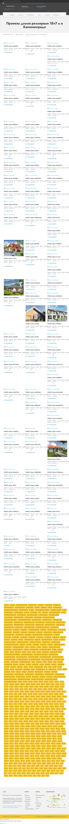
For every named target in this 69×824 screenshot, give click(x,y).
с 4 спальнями (23, 637)
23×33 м (33, 738)
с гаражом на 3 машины (35, 642)
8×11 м (41, 768)
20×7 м (17, 728)
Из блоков (27, 797)
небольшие (47, 664)
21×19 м (16, 731)
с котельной (22, 644)
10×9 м (52, 684)
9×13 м (28, 773)
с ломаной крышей (43, 615)
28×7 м (16, 753)
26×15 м (59, 746)
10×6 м (38, 684)
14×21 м (22, 701)
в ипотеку (6, 652)
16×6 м (27, 711)
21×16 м (63, 728)
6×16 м (15, 763)
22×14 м (12, 733)
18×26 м (43, 719)
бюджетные (60, 649)
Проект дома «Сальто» (54, 85)
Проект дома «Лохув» (32, 204)
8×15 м (59, 768)
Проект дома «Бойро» (54, 350)
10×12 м (30, 681)
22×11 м (58, 731)
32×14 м (58, 756)
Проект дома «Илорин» (33, 511)
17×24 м (57, 714)
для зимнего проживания (56, 652)
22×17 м (28, 733)
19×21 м (12, 723)
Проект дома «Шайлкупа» (55, 405)
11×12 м (6, 686)
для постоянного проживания (40, 654)
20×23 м (55, 726)
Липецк (16, 807)
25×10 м (21, 743)
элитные (33, 669)
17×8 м (11, 716)
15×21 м (17, 706)
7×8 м (28, 768)
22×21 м (38, 733)
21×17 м (6, 731)
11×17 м (31, 686)
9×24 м (20, 775)
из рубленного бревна (55, 610)
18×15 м (46, 716)
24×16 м (22, 741)
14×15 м (51, 699)
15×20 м (12, 706)
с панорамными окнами (18, 647)
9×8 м (43, 775)
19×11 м (21, 721)
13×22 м (27, 696)
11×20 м (47, 686)
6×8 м (61, 763)
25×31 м (28, 746)
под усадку (13, 667)
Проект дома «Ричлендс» (33, 392)
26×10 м (38, 746)
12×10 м (40, 689)
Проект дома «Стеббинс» (55, 72)
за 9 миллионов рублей (34, 659)
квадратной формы (59, 674)
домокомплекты (14, 662)
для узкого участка (20, 677)
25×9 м (33, 746)
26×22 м (22, 748)
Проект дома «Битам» (54, 191)
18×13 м (36, 716)
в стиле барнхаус (54, 627)
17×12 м (56, 711)
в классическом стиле (50, 625)
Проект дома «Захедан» (33, 552)
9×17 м (47, 773)
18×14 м (41, 716)
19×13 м (31, 721)
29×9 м (53, 753)
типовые (54, 667)
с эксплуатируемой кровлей (24, 620)
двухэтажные (47, 672)
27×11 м (53, 748)
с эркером (26, 649)
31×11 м (32, 756)
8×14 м (55, 768)
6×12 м (58, 761)
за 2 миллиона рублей (9, 657)
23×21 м (6, 738)
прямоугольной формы (9, 677)
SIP (36, 799)
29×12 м (27, 753)
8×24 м (34, 771)
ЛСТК (39, 612)
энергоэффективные (40, 669)
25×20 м (6, 746)
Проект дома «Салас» (54, 431)
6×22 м (44, 763)
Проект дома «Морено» (54, 46)
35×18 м (59, 758)
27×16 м (11, 751)
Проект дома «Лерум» (10, 151)
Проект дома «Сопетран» (11, 392)
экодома (12, 669)
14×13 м (40, 699)
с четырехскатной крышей (10, 615)
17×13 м (61, 711)
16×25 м (12, 711)
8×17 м (6, 771)
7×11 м (14, 766)
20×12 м (58, 723)
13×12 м (35, 694)
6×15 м (10, 763)
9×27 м (30, 775)
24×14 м (12, 741)
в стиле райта (16, 632)
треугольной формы (8, 674)
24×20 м (44, 741)
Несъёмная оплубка (38, 805)
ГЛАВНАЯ (12, 15)
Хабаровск (10, 806)
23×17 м (43, 736)
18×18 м (61, 716)
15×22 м (22, 706)
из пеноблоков (57, 605)
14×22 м (27, 701)
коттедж (13, 672)
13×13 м (40, 694)
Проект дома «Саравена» (55, 59)
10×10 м (20, 681)
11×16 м (26, 686)
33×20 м (22, 758)
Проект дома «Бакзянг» (33, 85)
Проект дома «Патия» (32, 324)
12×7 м (10, 694)
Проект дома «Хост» (53, 511)
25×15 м (48, 743)
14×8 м (10, 704)
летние (54, 662)
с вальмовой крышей (18, 617)
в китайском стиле (39, 625)
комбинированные (8, 612)
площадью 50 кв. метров (59, 677)
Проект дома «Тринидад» (55, 472)
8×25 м (39, 771)
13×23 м (32, 696)
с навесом (50, 644)
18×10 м (20, 716)
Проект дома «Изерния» (11, 191)
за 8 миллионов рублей (22, 659)
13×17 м (61, 694)
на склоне (28, 677)
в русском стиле (18, 627)
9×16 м (42, 773)
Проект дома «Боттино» (11, 364)
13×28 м (54, 696)
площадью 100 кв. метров (10, 679)
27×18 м (22, 751)
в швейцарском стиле (58, 632)
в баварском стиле (18, 622)
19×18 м (57, 721)
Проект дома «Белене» (32, 244)
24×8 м (11, 743)
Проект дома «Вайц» (32, 431)
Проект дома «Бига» (32, 257)
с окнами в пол (7, 647)
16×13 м (11, 709)
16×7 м (32, 711)
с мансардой (36, 644)
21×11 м (37, 728)
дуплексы (24, 672)
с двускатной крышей (54, 615)
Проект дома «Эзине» (10, 498)
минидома (15, 664)
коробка (44, 662)
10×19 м (6, 684)
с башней (21, 639)
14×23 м (32, 701)
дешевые (39, 652)
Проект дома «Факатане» (55, 392)
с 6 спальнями (39, 637)
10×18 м (62, 681)
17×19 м (31, 714)
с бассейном (14, 639)
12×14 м (61, 689)
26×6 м (38, 748)
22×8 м (59, 733)
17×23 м (52, 714)
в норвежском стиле (9, 627)
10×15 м (46, 681)
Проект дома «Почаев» (54, 151)
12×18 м (22, 691)
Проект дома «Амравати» (33, 178)
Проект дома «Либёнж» (54, 377)
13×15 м (51, 694)
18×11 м (25, 716)
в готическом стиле (60, 622)
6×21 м (39, 763)
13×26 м (48, 696)
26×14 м (54, 746)
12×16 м (11, 691)
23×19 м (54, 736)
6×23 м (48, 763)
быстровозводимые (18, 612)
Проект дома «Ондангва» (12, 567)
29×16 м (38, 753)
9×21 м (6, 775)
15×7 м (42, 706)
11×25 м (11, 689)
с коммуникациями (55, 642)
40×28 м (38, 761)
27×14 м (64, 748)
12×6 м (6, 694)
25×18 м (64, 743)
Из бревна (27, 805)
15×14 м (41, 704)
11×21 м (52, 686)
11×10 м (57, 684)
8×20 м (20, 771)
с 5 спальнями (31, 637)
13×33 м (59, 696)
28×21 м (6, 753)
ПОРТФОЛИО (30, 15)
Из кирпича (27, 799)
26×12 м (49, 746)
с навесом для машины (59, 644)
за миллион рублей (53, 654)
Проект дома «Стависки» (55, 552)
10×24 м (33, 684)
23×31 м (28, 738)
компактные (38, 662)
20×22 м (50, 726)
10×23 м (28, 684)
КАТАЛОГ (20, 15)
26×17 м (6, 748)
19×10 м (15, 721)
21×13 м (47, 728)
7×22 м (6, 768)
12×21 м (37, 691)
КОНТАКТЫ (56, 15)
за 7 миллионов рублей (9, 659)
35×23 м (6, 761)
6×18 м (24, 763)
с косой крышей (37, 617)
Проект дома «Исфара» (54, 580)
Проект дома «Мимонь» (54, 539)
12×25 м (59, 691)
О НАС (39, 15)
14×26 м (48, 701)
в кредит (12, 652)
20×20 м (39, 726)
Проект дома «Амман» (32, 296)
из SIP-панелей (33, 612)
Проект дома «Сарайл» (11, 217)
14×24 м (38, 701)
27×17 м (16, 751)
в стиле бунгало (8, 629)
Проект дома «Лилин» (54, 124)
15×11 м (25, 704)
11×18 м (36, 686)
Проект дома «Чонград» (33, 137)
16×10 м (57, 706)
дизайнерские (45, 652)
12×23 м (48, 691)
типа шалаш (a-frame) (59, 659)
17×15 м (11, 714)
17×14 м (6, 714)
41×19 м (43, 761)
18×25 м (38, 719)
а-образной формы (49, 674)
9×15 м (37, 773)
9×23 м (15, 775)
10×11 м (25, 681)
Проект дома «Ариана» (54, 337)
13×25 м (43, 696)
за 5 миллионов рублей (45, 657)
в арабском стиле (8, 622)
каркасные (26, 612)
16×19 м (42, 709)
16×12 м (6, 709)
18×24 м (32, 719)
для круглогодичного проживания (12, 654)
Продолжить (3, 823)
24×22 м (54, 741)
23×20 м (59, 736)
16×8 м (36, 711)
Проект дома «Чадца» (32, 498)
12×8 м (15, 694)
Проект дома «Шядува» (54, 498)
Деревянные (27, 801)
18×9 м (10, 721)
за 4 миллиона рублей (33, 657)
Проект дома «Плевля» (33, 124)
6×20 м (34, 763)
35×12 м (38, 758)
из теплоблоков (29, 607)
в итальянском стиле (29, 625)
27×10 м (48, 748)
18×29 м (53, 719)
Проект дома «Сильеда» (11, 511)
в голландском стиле (50, 622)
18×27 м (48, 719)
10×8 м (47, 684)
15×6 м (37, 706)
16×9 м (41, 711)
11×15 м (21, 686)
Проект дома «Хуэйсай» (54, 296)
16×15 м (22, 709)
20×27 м (12, 728)
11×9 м (35, 689)
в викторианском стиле (29, 622)
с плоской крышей (21, 615)
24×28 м (6, 743)
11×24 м (6, 689)
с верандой (37, 639)
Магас (8, 807)
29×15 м (32, 753)
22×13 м (6, 733)
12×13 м (55, 689)
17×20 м (36, 714)
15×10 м (20, 704)
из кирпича (36, 607)
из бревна (31, 610)
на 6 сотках (42, 677)
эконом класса (18, 669)
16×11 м (62, 706)
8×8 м (5, 773)
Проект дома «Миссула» (33, 444)
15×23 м (27, 706)
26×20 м (17, 748)
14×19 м (11, 701)
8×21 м (24, 771)
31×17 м (37, 756)
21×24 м (38, 731)
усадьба (65, 669)
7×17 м (42, 766)
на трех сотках (35, 677)
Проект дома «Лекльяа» (11, 552)
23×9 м (44, 738)
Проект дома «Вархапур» (33, 46)
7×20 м (56, 766)
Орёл (12, 807)
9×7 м (39, 775)
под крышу (6, 667)
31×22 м (42, 756)
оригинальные (61, 664)
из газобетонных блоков (21, 605)
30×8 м (17, 756)
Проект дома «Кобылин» (55, 178)
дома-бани (6, 662)
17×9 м (15, 716)
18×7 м (62, 719)
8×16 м (64, 768)
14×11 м (30, 699)
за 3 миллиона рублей (21, 657)
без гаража (62, 639)
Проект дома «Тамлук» (11, 337)
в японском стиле (19, 634)
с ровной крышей (29, 617)
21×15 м (58, 728)
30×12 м (6, 756)
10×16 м (51, 681)
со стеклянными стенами (45, 649)
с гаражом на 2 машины (22, 642)
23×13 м (22, 736)
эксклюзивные (27, 669)
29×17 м (43, 753)
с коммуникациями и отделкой (11, 644)
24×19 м (38, 741)
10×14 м (41, 681)
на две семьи (35, 664)
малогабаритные (8, 664)
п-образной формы (19, 674)
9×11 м (19, 773)
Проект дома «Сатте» (54, 257)
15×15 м (46, 704)
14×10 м (25, 699)
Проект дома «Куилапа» (54, 165)
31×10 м (27, 756)
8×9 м (9, 773)
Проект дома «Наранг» (32, 539)
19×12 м (26, 721)
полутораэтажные (39, 672)
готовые (29, 652)
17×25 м (62, 714)
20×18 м (28, 726)
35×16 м (54, 758)
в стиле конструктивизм (34, 629)
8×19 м (15, 771)
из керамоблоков (32, 605)
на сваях (42, 664)
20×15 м (12, 726)
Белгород (5, 806)
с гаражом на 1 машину (9, 642)
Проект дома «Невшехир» (33, 472)
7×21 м (60, 766)
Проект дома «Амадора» (11, 444)
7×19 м (51, 766)
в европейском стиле (18, 625)
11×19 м (41, 686)
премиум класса (52, 669)
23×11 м (12, 736)
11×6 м (21, 689)
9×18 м (52, 773)
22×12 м (63, 731)
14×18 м (6, 701)
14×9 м (15, 704)
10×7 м (43, 684)
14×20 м (17, 701)
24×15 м (17, 741)
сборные (26, 667)
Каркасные (38, 797)
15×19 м (6, 706)
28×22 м (12, 753)
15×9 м (51, 706)
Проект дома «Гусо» (10, 258)
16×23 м (64, 709)
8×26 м (43, 771)
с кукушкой (28, 644)
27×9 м (36, 751)
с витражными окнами (47, 639)
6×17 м (20, 763)
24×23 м (60, 741)
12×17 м (16, 691)
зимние (33, 662)
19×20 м (6, 723)
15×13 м (36, 704)
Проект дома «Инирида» (33, 405)
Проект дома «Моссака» (55, 364)
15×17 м (56, 704)
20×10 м (47, 723)
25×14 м (43, 743)
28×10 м (42, 751)
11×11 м (62, 684)
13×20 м (17, 696)
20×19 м (33, 726)
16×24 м (6, 711)
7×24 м (10, 768)
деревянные (43, 607)
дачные (34, 652)
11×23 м (62, 686)
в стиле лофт (43, 629)
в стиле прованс (8, 632)
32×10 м (48, 756)
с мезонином (43, 644)
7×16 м (37, 766)
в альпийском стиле (46, 620)
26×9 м (43, 748)
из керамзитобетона (8, 607)
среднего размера (38, 667)
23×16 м (38, 736)
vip (46, 669)
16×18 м (37, 709)
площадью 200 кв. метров (37, 679)
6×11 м (53, 761)
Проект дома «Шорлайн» (55, 485)
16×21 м (53, 709)
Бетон (37, 808)
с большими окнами (28, 639)
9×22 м (11, 775)
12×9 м (20, 694)
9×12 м (23, 773)
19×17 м (52, 721)
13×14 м (46, 694)
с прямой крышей (8, 617)
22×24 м (49, 733)
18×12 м (30, 716)
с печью (27, 647)
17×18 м (26, 714)
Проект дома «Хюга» (53, 204)
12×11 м (45, 689)
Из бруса (27, 803)
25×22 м (12, 746)
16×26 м (17, 711)
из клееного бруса (57, 607)
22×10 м (53, 731)
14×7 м (6, 704)
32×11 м (53, 756)
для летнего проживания (26, 654)
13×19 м (11, 696)
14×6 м (64, 701)
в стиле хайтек (28, 634)
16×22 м (58, 709)
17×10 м (46, 711)
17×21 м (41, 714)
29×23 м (48, 753)
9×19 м (56, 773)
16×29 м (22, 711)
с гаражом (55, 639)
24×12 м (60, 738)
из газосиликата (48, 605)
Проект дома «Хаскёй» (11, 178)
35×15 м (49, 758)
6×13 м (62, 761)
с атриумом (62, 637)
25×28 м (23, 746)
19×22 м (17, 723)
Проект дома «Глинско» (11, 539)
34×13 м (33, 758)
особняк (59, 669)
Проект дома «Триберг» (54, 244)
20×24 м (61, 726)
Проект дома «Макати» (54, 567)
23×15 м (33, 736)
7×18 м (46, 766)
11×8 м (30, 689)
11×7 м (26, 689)
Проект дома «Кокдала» (11, 472)
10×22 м (22, 684)
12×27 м (64, 691)
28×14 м (57, 751)
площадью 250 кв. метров (51, 679)
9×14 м (33, 773)
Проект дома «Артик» (32, 337)
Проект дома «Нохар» (32, 165)
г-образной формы (39, 674)
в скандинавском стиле (29, 627)
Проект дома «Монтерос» (12, 165)
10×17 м (56, 681)
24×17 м (28, 741)
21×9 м (48, 731)
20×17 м (22, 726)
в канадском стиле (48, 634)
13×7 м (10, 699)
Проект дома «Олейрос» (11, 594)
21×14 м (52, 728)
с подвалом (32, 647)
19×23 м (22, 723)
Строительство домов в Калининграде (11, 816)
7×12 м (19, 766)
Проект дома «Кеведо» (11, 124)
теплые (49, 667)
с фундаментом (7, 649)
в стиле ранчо (24, 632)
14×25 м (43, 701)
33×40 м (27, 758)
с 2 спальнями (7, 637)
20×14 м (6, 726)
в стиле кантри (24, 629)
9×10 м (14, 773)
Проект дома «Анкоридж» (34, 217)
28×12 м (47, 751)
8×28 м (48, 771)
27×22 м (27, 751)
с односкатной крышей (32, 615)
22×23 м (44, 733)
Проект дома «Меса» (53, 217)
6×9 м (5, 766)
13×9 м (20, 699)
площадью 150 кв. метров (24, 679)
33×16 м (16, 758)
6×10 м (48, 761)
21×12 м (42, 728)
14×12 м (35, 699)
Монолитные (38, 803)
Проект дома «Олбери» (33, 191)
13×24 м (38, 696)
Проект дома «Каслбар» (33, 72)
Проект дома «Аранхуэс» (11, 137)
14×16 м (56, 699)
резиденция (7, 672)
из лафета (64, 610)
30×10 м (59, 753)
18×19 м (6, 719)
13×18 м (6, 696)
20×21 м (44, 726)
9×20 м (61, 773)
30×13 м (12, 756)
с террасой (44, 647)
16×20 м (48, 709)
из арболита (40, 605)
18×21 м (17, 719)
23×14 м (28, 736)
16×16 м (27, 709)
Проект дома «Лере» (10, 485)
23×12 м (17, 736)
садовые (31, 667)
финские (59, 667)
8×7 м (62, 771)
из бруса (50, 607)
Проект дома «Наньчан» (54, 283)
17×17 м (21, 714)
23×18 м (49, 736)
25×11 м (27, 743)
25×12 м (32, 743)
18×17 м (56, 716)
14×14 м (46, 699)
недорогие (53, 664)
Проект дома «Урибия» (54, 270)
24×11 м (54, 738)
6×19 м (29, 763)
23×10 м (6, 736)
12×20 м (32, 691)
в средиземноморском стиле (42, 627)
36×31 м (23, 761)
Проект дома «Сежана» (33, 350)
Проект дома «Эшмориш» (55, 137)
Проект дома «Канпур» (54, 98)
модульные (21, 664)
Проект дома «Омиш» (32, 485)
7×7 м (24, 768)
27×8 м (32, 751)
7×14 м (28, 766)
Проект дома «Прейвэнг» (11, 297)
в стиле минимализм (52, 629)
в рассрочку (18, 652)
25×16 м (53, 743)
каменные (6, 605)
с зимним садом (46, 642)
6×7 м (57, 763)
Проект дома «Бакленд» (11, 350)
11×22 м (57, 686)
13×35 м (64, 696)
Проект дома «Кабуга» (10, 85)
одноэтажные (31, 672)
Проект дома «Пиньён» (54, 111)
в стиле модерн (61, 629)
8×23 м (29, 771)
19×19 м (62, 721)
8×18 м (10, 771)
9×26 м (25, 775)
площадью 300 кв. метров (10, 681)
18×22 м (22, 719)
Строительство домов (8, 34)
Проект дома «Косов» (10, 204)
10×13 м (36, 681)
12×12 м (50, 689)
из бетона (63, 612)
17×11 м (51, 711)
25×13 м (37, 743)
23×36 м (39, 738)
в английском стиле (57, 620)
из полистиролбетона (20, 607)
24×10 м (49, 738)
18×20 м (11, 719)
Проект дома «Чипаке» (54, 324)
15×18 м (61, 704)
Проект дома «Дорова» (33, 567)
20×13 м (63, 723)
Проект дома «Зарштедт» (33, 364)
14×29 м (59, 701)
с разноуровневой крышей (10, 620)
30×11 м (64, 753)
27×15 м (6, 751)
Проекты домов (19, 34)
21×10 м (32, 728)
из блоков (12, 605)
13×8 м (15, 699)
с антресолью (55, 637)
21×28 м (43, 731)
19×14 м (36, 721)
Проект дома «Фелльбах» (55, 524)
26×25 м (33, 748)
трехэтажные (54, 672)
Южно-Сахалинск (18, 806)
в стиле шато (39, 632)
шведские (6, 669)
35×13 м (43, 758)
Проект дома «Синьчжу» (55, 418)
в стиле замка (16, 629)
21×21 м (27, 731)
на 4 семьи (28, 664)
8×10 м (36, 768)
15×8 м (47, 706)
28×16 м (63, 751)
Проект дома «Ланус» (32, 151)
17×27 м (6, 716)
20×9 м (27, 728)
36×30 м (17, 761)
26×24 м (28, 748)
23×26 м (23, 738)
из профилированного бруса (11, 610)
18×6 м (58, 719)
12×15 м (6, 691)
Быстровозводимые (40, 795)
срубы (45, 667)
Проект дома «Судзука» (33, 283)
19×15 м (41, 721)
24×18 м (33, 741)
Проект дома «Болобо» (33, 98)
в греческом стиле (8, 625)
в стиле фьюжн (31, 632)
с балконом (7, 639)
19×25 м (28, 723)
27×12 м (59, 748)
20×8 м (22, 728)
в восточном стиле (40, 622)
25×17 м (58, 743)
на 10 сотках (49, 677)
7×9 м (32, 768)
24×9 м (16, 743)
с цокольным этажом (17, 649)
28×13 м (52, 751)
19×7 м (32, 723)
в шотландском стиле (9, 634)
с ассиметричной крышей (48, 617)
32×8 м (6, 758)
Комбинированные (28, 809)
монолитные (45, 612)
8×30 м (53, 771)
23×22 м (12, 738)
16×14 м (17, 709)
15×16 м (51, 704)
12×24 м (53, 691)
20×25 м (6, 728)
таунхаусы (18, 672)
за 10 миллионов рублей (47, 659)
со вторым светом (34, 649)
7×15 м (33, 766)
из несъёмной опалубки (54, 612)
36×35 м (28, 761)
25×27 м (17, 746)
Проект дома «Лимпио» (11, 72)
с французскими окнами (54, 647)
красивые (50, 662)
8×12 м (45, 768)
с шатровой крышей (36, 620)
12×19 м (27, 691)
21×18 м (11, 731)
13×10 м (25, 694)
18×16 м (51, 716)
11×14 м (16, 686)
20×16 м (17, 726)
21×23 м (32, 731)
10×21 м (17, 684)
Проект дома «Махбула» (33, 580)
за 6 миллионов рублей (57, 657)
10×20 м (12, 684)
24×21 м (49, 741)
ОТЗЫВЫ (47, 15)
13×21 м (22, 696)
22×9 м (64, 733)
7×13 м (23, 766)
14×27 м (54, 701)
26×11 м (43, 746)
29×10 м (22, 753)
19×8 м (37, 723)
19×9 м (42, 723)
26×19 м (12, 748)
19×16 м (46, 721)
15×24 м (33, 706)
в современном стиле (37, 634)
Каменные (27, 795)
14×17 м (61, 699)
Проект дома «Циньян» (11, 46)
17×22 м (47, 714)
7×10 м (10, 766)
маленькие (60, 662)
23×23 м (17, 738)
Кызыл (5, 807)
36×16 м (12, 761)
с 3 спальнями (15, 637)
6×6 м (53, 763)
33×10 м (11, 758)
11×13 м (11, 686)
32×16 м (63, 756)
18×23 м (27, 719)
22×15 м (17, 733)
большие (54, 649)
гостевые (24, 652)
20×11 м (52, 723)
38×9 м (33, 761)
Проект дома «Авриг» (53, 231)
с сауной (39, 647)
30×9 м (22, 756)
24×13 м (6, 741)
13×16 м (56, 694)
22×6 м (54, 733)
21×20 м (22, 731)
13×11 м (30, 694)
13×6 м (6, 699)
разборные (19, 667)
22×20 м (33, 733)
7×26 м (15, 768)
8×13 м (50, 768)
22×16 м (22, 733)
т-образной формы (29, 674)
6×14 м (6, 763)
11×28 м (16, 689)
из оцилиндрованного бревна (42, 610)
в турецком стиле (47, 632)
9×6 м (34, 775)
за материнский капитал (24, 662)
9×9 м (47, 775)
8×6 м (57, 771)
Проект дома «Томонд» (11, 431)
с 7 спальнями (47, 637)
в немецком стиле (60, 625)
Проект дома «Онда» (53, 459)
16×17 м (32, 709)
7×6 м (20, 768)
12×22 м (43, 691)
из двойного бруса (23, 610)
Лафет (26, 807)
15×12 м (30, 704)
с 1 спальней (56, 634)
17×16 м (16, 714)
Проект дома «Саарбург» (11, 98)
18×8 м (6, 721)
